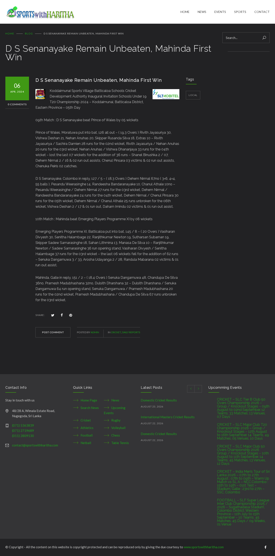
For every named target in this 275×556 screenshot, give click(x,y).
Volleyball (118, 428)
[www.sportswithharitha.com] (92, 12)
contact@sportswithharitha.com (35, 445)
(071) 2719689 (23, 430)
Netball (86, 443)
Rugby (116, 420)
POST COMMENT (53, 332)
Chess (115, 435)
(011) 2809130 (23, 436)
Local (193, 95)
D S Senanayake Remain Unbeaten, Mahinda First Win (98, 80)
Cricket (116, 332)
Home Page (89, 400)
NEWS (202, 12)
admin (95, 332)
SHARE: (40, 315)
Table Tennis (120, 443)
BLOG (29, 33)
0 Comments (17, 104)
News (115, 400)
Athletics (87, 428)
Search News (90, 408)
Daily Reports (131, 332)
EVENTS (220, 12)
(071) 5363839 (23, 425)
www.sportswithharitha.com (204, 547)
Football (87, 435)
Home (9, 33)
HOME (184, 12)
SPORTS (240, 12)
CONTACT (262, 12)
